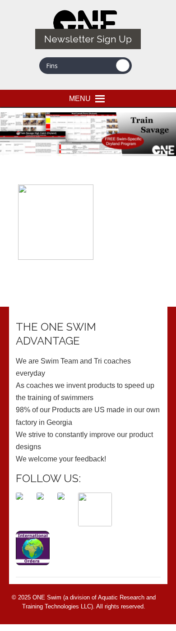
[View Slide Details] (88, 134)
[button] (80, 98)
